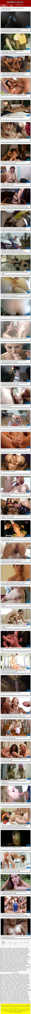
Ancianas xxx (11, 991)
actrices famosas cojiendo (18, 948)
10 (27, 942)
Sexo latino (2, 994)
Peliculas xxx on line (20, 986)
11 (10, 944)
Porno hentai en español (22, 995)
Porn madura (3, 988)
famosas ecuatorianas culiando (20, 962)
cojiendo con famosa (13, 954)
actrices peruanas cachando (14, 949)
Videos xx (2, 983)
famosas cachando (4, 957)
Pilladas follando (9, 983)
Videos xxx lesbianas (5, 990)
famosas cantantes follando (15, 957)
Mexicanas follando (18, 980)
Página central (3, 5)
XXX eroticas (11, 989)
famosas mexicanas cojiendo (15, 968)
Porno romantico (8, 992)
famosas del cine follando (21, 960)
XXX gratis (23, 997)
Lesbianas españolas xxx (23, 976)
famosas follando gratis (10, 966)
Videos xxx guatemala (12, 998)
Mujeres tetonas (9, 980)
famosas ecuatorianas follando (7, 963)
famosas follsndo (12, 967)
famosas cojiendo (8, 958)
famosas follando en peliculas (10, 965)
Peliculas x (26, 988)
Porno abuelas (27, 989)
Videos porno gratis (16, 1000)
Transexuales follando (15, 975)
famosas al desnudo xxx (9, 956)
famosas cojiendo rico (18, 958)
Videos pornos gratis (9, 979)
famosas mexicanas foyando (15, 970)
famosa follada (15, 955)
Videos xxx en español (9, 999)
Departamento (19, 5)
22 (15, 944)
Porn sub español (8, 997)
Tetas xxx (14, 992)
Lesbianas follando (25, 981)
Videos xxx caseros (24, 975)
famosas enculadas (19, 963)
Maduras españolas (4, 975)
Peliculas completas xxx (9, 986)
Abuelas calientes (4, 989)
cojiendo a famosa (4, 954)
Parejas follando (3, 976)
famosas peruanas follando (12, 971)
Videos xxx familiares (11, 987)
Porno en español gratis (5, 982)
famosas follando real (21, 966)
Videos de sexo (8, 1000)
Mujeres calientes (26, 1000)
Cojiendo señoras (11, 988)
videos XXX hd (15, 974)
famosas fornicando (20, 967)
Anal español (20, 994)
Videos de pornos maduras (10, 995)
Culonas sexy (9, 977)
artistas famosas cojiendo (10, 950)
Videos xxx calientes (17, 983)
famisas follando (8, 955)
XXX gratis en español (20, 999)
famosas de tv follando (9, 960)
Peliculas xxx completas (11, 994)
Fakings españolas (16, 981)
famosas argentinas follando (22, 956)
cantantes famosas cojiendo (18, 951)
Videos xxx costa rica (5, 1002)
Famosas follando (15, 2)
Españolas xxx (19, 984)
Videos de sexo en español (22, 987)
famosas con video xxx (15, 959)
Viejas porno (3, 977)
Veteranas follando (19, 989)
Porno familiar (27, 1002)
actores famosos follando (5, 948)
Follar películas (11, 5)
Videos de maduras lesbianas (22, 979)
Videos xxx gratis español (6, 974)
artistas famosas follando (22, 950)
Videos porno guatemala (23, 982)
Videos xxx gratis (17, 977)
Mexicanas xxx (17, 991)
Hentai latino (20, 998)
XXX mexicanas (14, 990)
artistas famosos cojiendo (6, 951)
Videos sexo (3, 980)
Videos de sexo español (13, 996)
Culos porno (14, 982)
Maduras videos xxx (22, 990)
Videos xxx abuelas (24, 974)
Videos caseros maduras (22, 992)
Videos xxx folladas (12, 976)
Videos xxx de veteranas (10, 984)
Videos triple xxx (7, 981)
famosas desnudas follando (6, 962)
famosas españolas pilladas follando (17, 964)
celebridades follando (24, 952)
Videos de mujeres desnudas (16, 1002)
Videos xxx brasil (19, 988)
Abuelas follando (16, 997)
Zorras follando (3, 996)
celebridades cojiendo (13, 952)
